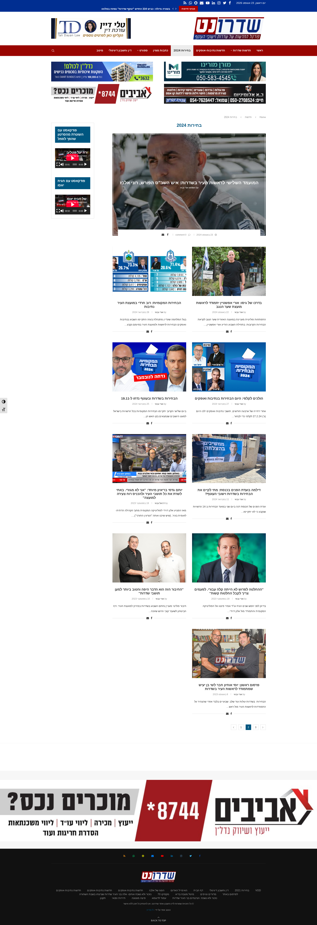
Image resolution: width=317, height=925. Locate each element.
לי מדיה (150, 910)
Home (263, 117)
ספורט (143, 50)
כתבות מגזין (160, 50)
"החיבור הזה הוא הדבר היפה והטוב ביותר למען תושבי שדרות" (149, 591)
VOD (258, 890)
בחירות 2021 (242, 890)
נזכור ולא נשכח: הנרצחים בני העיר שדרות (194, 898)
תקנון (103, 898)
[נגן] (85, 164)
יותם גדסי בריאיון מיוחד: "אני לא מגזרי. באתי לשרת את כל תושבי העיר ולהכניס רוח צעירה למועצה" (149, 494)
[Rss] (184, 3)
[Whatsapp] (190, 3)
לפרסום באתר (230, 894)
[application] (72, 158)
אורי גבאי (184, 187)
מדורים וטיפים (208, 894)
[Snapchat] (195, 3)
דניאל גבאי (160, 503)
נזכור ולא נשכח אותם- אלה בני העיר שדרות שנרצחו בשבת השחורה (115, 894)
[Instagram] (219, 3)
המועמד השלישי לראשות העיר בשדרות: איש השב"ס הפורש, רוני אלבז (189, 182)
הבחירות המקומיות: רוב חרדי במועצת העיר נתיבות (149, 305)
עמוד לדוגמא (159, 898)
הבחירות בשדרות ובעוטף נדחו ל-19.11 (149, 398)
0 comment (180, 235)
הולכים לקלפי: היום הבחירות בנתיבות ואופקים (229, 398)
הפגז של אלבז (156, 890)
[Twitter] (224, 3)
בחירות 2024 (182, 50)
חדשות (248, 117)
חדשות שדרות (242, 50)
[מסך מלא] (58, 164)
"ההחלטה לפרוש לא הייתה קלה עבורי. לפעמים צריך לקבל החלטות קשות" (229, 591)
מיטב (99, 50)
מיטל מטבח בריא (184, 894)
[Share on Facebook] (168, 234)
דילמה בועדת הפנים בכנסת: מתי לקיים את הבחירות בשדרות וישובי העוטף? (229, 492)
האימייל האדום (179, 890)
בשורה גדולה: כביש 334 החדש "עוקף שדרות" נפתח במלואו (139, 8)
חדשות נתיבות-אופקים (210, 50)
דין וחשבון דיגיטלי (120, 50)
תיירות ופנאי (118, 898)
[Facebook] (230, 3)
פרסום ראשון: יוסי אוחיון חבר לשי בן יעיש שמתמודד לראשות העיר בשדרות (229, 687)
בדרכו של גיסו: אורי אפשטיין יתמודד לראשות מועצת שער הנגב (229, 305)
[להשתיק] (62, 164)
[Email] (201, 3)
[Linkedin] (213, 3)
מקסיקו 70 (163, 894)
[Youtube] (207, 3)
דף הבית (198, 890)
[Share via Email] (163, 234)
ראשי (259, 50)
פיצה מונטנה (139, 898)
